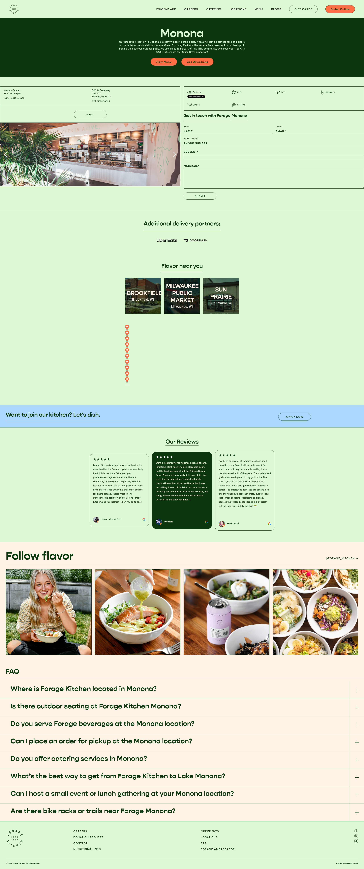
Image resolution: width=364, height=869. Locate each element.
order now (210, 831)
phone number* (191, 139)
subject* (191, 151)
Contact (80, 843)
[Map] (182, 360)
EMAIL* (279, 127)
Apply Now (294, 417)
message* (191, 166)
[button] (5, 154)
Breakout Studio (351, 863)
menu (259, 9)
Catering (213, 9)
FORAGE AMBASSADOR (218, 849)
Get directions (197, 61)
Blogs (276, 9)
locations (238, 9)
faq (204, 843)
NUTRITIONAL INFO (87, 849)
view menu (164, 61)
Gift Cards (303, 9)
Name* (186, 127)
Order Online (340, 9)
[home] (14, 9)
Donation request (88, 837)
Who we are (166, 9)
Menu (90, 114)
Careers (191, 9)
